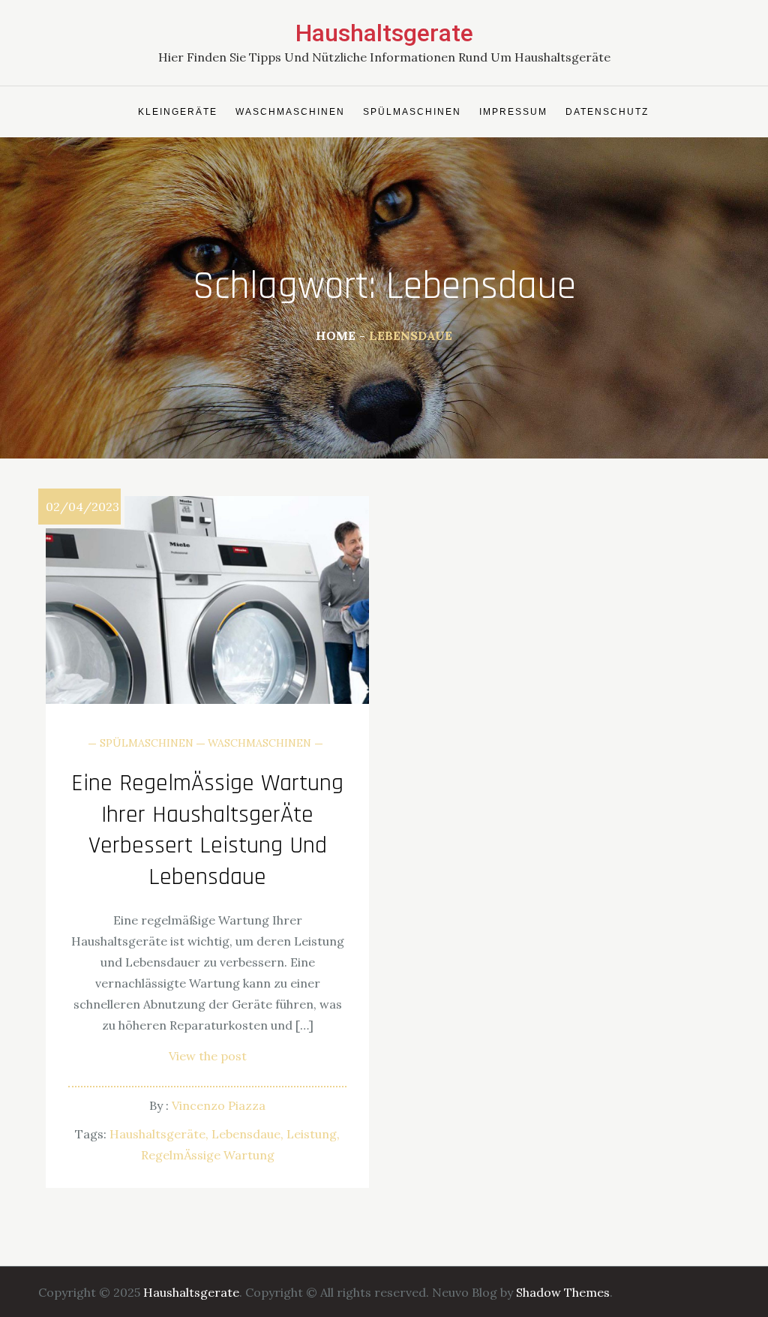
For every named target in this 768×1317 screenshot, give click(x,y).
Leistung (311, 1133)
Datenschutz (607, 112)
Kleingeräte (178, 112)
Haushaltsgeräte (158, 1133)
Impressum (513, 112)
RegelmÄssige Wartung (207, 1154)
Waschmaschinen (290, 112)
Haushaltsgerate (384, 33)
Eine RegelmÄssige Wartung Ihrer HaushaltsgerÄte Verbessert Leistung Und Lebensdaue (207, 830)
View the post (208, 1055)
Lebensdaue (246, 1133)
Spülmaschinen (412, 112)
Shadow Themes (563, 1292)
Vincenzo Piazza (219, 1105)
